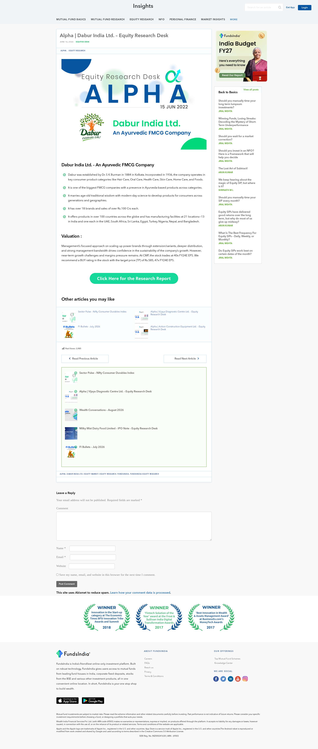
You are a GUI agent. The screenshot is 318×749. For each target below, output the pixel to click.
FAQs (147, 663)
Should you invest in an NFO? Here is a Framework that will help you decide (236, 154)
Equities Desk (83, 42)
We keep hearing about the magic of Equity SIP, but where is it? (236, 183)
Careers (148, 659)
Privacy (147, 672)
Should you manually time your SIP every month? (237, 199)
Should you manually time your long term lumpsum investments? (237, 104)
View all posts (251, 90)
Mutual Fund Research (108, 19)
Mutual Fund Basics (71, 19)
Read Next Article (185, 359)
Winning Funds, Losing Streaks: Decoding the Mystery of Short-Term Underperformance (237, 122)
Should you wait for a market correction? (235, 138)
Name (61, 548)
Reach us (148, 668)
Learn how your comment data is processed (140, 592)
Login (305, 7)
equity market (91, 474)
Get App (290, 7)
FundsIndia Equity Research (144, 474)
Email (61, 557)
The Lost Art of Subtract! (233, 168)
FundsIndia (123, 474)
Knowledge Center (223, 663)
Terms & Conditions (153, 676)
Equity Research (142, 19)
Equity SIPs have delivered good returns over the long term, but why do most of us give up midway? (235, 217)
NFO (162, 19)
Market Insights (213, 19)
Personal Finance (183, 19)
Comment (62, 508)
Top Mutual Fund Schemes (227, 659)
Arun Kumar (225, 172)
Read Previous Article (85, 359)
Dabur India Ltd (75, 474)
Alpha (63, 51)
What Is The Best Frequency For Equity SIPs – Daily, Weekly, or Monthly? (237, 236)
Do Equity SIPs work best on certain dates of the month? (235, 253)
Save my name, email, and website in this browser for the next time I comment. (107, 574)
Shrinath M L (226, 190)
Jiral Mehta (225, 111)
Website (61, 566)
